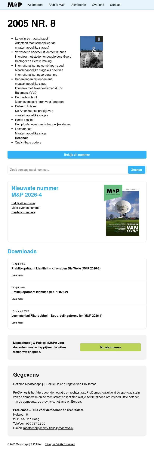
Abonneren (35, 4)
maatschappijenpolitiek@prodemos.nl (48, 428)
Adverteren (78, 4)
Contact (115, 4)
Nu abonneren (110, 347)
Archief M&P (57, 4)
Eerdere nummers (23, 212)
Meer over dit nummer (25, 207)
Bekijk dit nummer (77, 154)
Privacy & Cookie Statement (60, 444)
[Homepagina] (15, 5)
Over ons (98, 4)
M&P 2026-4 (26, 194)
